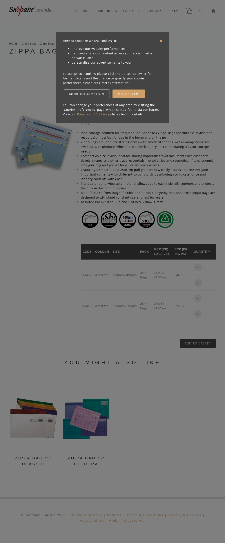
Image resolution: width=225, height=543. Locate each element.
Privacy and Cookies (92, 114)
